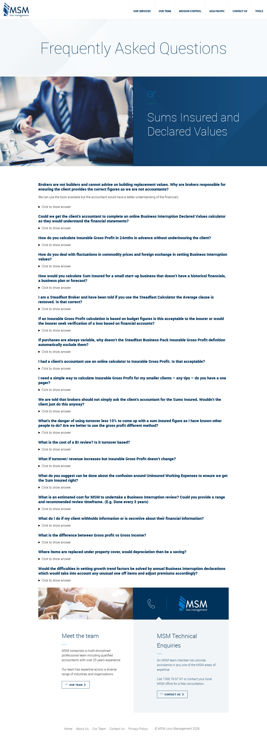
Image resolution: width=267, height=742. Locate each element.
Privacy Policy (138, 729)
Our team (75, 684)
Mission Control (190, 11)
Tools (259, 11)
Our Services (142, 11)
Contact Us (240, 11)
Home (68, 729)
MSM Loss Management (16, 9)
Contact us (173, 694)
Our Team (165, 11)
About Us (82, 729)
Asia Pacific (217, 11)
